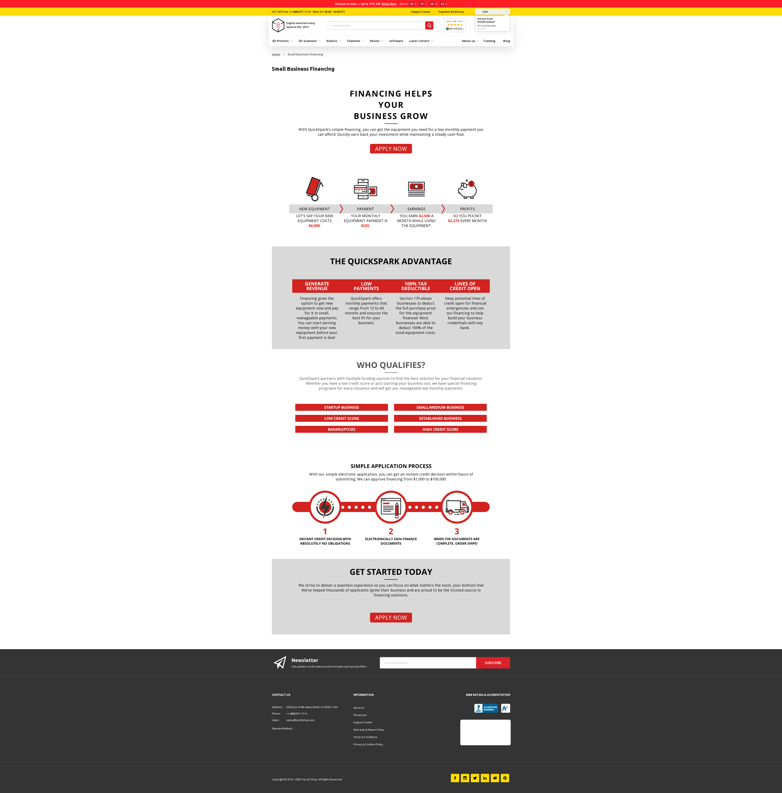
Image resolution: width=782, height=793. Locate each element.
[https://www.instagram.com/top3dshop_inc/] (465, 778)
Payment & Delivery (451, 11)
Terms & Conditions (365, 737)
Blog (506, 41)
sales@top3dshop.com (300, 720)
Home (276, 54)
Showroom (360, 715)
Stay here (482, 29)
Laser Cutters (419, 41)
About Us (359, 707)
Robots (332, 41)
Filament (353, 41)
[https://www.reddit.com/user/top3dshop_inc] (495, 778)
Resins (375, 41)
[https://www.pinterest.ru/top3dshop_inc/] (505, 778)
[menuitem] (281, 40)
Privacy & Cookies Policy (368, 744)
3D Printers (280, 41)
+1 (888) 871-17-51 (299, 11)
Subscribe (493, 663)
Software (396, 41)
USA (485, 11)
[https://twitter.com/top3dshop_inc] (475, 778)
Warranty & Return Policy (368, 729)
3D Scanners (308, 41)
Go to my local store (486, 26)
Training (489, 41)
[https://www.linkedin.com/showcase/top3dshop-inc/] (485, 778)
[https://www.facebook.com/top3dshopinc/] (455, 778)
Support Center (421, 11)
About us (468, 41)
